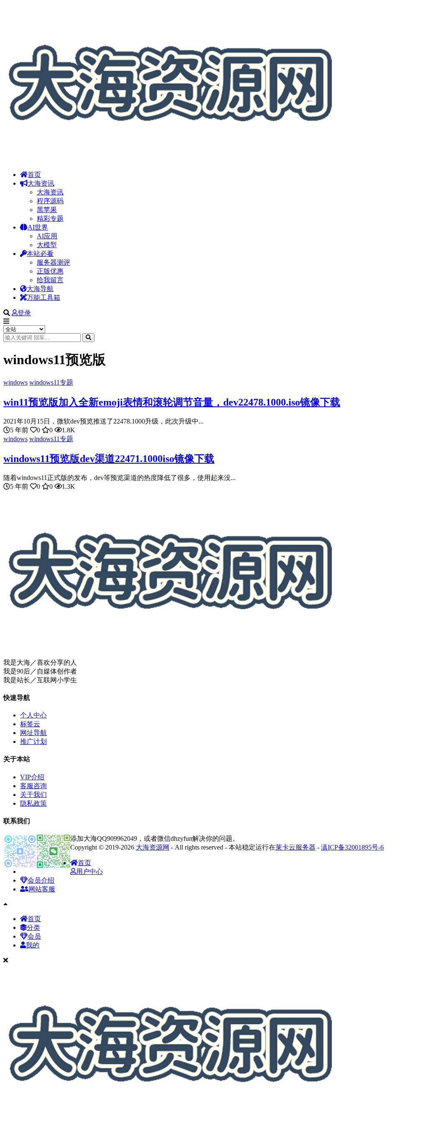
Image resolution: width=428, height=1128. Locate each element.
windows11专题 (51, 382)
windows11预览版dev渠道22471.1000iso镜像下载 (108, 458)
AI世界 (38, 227)
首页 (34, 174)
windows (15, 382)
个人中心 (33, 715)
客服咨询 (33, 785)
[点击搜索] (88, 337)
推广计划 (33, 741)
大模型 (47, 244)
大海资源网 (152, 847)
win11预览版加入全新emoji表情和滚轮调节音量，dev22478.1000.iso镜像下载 (171, 402)
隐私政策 (33, 803)
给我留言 (50, 279)
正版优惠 (50, 271)
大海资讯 (41, 183)
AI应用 (47, 236)
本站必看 (40, 253)
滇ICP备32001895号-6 (352, 847)
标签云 (30, 723)
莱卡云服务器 (295, 847)
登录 (24, 312)
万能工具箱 (43, 297)
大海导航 (40, 288)
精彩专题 (50, 218)
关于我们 (33, 794)
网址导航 (33, 732)
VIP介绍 (32, 777)
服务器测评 (53, 262)
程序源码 (50, 200)
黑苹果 (47, 209)
